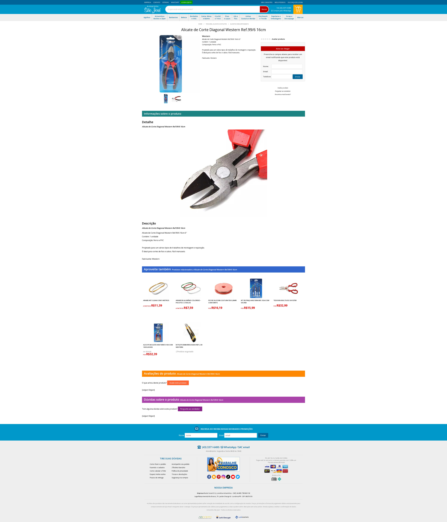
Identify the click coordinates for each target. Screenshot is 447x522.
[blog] (214, 477)
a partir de (147, 306)
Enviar (297, 77)
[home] (152, 12)
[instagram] (223, 477)
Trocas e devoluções (179, 474)
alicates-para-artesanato (239, 24)
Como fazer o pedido (158, 464)
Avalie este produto (177, 383)
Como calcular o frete (158, 471)
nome (181, 435)
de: (144, 352)
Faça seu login (297, 2)
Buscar (264, 9)
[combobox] (217, 9)
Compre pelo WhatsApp (282, 11)
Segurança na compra (180, 478)
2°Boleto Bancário (178, 467)
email (221, 435)
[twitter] (238, 477)
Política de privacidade (180, 471)
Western (206, 36)
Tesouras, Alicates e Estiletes (216, 24)
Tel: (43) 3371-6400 (283, 8)
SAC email (244, 447)
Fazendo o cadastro (157, 467)
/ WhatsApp (227, 447)
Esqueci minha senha (157, 474)
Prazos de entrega (156, 478)
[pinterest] (219, 477)
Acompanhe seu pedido (180, 464)
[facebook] (209, 477)
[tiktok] (228, 477)
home (200, 24)
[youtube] (233, 477)
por (209, 308)
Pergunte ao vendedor (190, 409)
